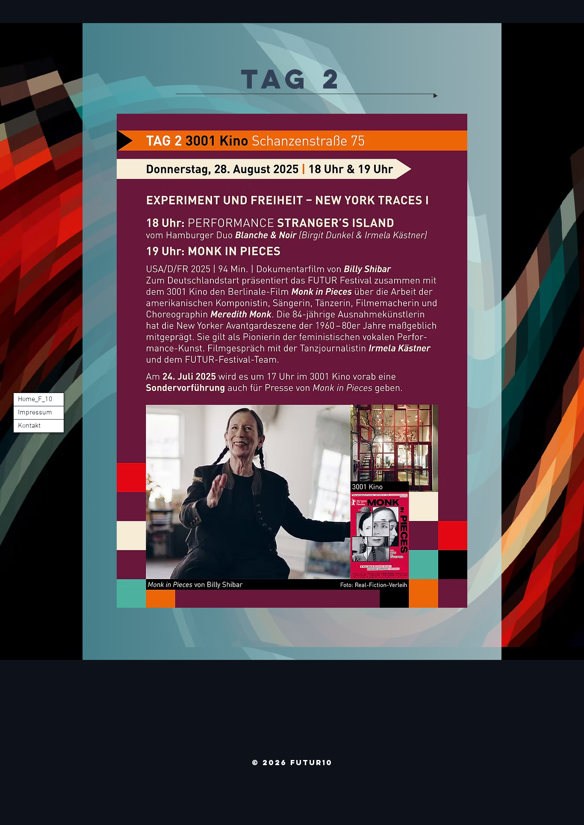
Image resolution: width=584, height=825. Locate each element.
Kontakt (29, 426)
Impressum (35, 412)
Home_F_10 (35, 399)
